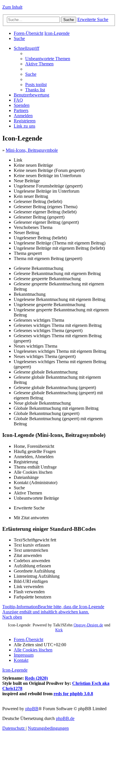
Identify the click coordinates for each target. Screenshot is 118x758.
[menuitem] (19, 38)
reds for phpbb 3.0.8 (73, 693)
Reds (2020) (36, 678)
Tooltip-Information (53, 609)
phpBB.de (65, 718)
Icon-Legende (14, 670)
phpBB (31, 708)
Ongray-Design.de (88, 625)
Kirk (59, 630)
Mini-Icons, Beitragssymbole (32, 150)
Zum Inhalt (12, 7)
